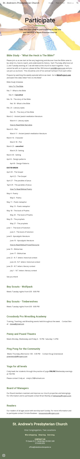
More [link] (69, 3)
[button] (77, 2)
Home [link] (51, 3)
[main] (40, 25)
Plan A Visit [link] (60, 3)
